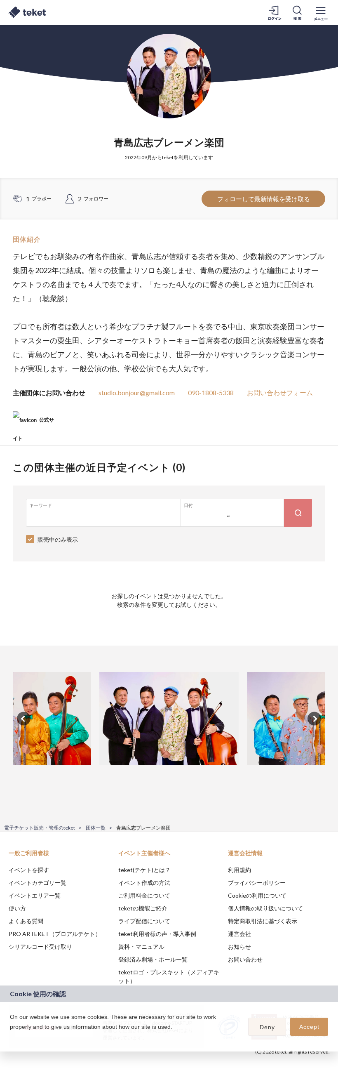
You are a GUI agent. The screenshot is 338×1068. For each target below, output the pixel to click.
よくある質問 (26, 920)
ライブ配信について (144, 920)
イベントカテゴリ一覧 (37, 882)
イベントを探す (29, 869)
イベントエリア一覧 (35, 895)
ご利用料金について (144, 895)
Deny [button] (267, 1027)
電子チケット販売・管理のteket (39, 828)
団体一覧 (96, 828)
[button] (11, 1037)
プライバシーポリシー (257, 882)
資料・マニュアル (141, 946)
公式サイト (33, 423)
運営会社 (239, 933)
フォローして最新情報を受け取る (263, 199)
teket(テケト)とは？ (144, 869)
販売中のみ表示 (58, 539)
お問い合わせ (245, 959)
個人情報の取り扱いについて (265, 908)
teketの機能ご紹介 (142, 908)
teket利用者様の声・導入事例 (157, 933)
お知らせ (239, 946)
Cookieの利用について (257, 895)
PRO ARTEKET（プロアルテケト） (55, 933)
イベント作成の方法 (144, 882)
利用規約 (239, 869)
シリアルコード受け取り (40, 946)
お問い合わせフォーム (280, 392)
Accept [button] (309, 1026)
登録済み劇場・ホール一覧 (153, 959)
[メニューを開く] (321, 12)
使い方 (17, 908)
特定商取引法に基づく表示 (262, 920)
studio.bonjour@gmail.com (137, 392)
